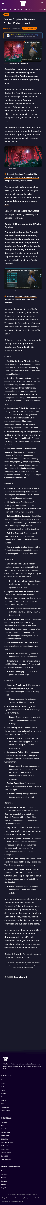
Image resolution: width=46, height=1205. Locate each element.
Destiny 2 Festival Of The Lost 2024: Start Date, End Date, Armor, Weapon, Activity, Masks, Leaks (21, 177)
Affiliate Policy (28, 967)
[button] (4, 3)
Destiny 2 (23, 977)
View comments (31, 28)
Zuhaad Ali (6, 28)
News (6, 14)
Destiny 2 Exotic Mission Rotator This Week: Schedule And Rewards (20, 299)
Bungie (16, 977)
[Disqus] (23, 1013)
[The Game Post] (23, 3)
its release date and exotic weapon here (22, 201)
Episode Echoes (22, 127)
